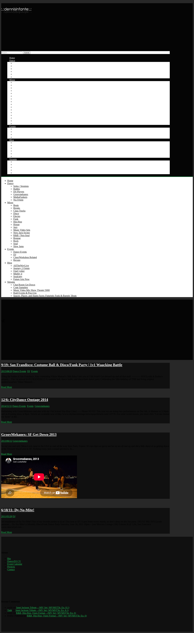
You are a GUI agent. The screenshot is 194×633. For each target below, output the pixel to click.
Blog (11, 140)
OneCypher (19, 271)
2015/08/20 (6, 371)
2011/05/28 (6, 516)
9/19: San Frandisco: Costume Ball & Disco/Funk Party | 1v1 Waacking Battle (61, 365)
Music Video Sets (21, 230)
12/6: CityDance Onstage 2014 (24, 400)
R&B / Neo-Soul (21, 235)
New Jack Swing (21, 232)
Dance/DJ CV (14, 561)
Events (12, 126)
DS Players (18, 191)
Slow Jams (18, 246)
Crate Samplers (20, 287)
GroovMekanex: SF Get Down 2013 (29, 434)
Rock (15, 241)
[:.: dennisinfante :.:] (16, 16)
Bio (9, 558)
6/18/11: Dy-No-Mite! (17, 510)
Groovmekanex (20, 194)
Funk (15, 219)
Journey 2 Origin (21, 268)
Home (10, 180)
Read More (6, 387)
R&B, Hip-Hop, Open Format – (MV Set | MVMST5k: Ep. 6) (46, 613)
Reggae (17, 238)
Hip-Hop (17, 221)
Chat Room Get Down (24, 284)
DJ (14, 254)
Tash (9, 610)
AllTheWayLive (21, 265)
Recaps (16, 260)
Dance (12, 60)
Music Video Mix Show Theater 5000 (31, 290)
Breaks (16, 208)
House (16, 224)
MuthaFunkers (20, 197)
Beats (16, 205)
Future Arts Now (21, 279)
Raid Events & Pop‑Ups (25, 293)
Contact (11, 569)
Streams (13, 159)
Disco (16, 213)
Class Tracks (19, 210)
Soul (15, 243)
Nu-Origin (18, 200)
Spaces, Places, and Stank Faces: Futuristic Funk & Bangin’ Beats (35, 173)
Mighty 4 (17, 273)
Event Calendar (14, 564)
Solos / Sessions (21, 186)
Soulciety (17, 276)
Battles (16, 189)
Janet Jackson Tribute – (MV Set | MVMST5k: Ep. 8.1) (42, 607)
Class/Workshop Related (22, 135)
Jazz (15, 227)
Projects (11, 566)
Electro (16, 216)
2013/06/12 (6, 441)
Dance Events (20, 252)
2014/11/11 (6, 406)
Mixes (12, 80)
